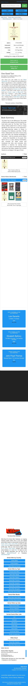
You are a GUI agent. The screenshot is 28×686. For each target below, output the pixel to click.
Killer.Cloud (4, 2)
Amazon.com (14, 61)
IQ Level (14, 620)
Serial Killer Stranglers (14, 589)
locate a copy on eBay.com (15, 92)
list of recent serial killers (8, 548)
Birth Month (14, 623)
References (21, 677)
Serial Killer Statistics (14, 642)
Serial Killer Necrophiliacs (14, 591)
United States (14, 560)
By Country (21, 10)
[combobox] (11, 5)
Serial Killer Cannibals (14, 586)
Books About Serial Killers (14, 17)
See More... (21, 14)
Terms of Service (13, 677)
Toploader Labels (17, 683)
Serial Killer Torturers (14, 580)
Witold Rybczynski (7, 19)
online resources (5, 545)
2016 (10, 550)
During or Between (14, 608)
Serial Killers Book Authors (14, 600)
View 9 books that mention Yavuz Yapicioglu (14, 204)
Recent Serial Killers (14, 605)
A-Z (7, 10)
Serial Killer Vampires (14, 583)
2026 (15, 550)
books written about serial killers (9, 543)
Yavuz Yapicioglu (6, 95)
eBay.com (14, 67)
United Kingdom (14, 563)
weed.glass (9, 683)
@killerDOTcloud (11, 553)
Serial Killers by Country (14, 566)
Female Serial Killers (14, 571)
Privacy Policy (4, 677)
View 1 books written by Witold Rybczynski (14, 170)
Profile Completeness (14, 634)
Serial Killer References (14, 645)
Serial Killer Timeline (14, 611)
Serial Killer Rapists (14, 574)
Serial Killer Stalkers (14, 577)
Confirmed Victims (14, 631)
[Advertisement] (14, 260)
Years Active (14, 628)
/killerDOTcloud (5, 554)
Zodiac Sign (7, 14)
